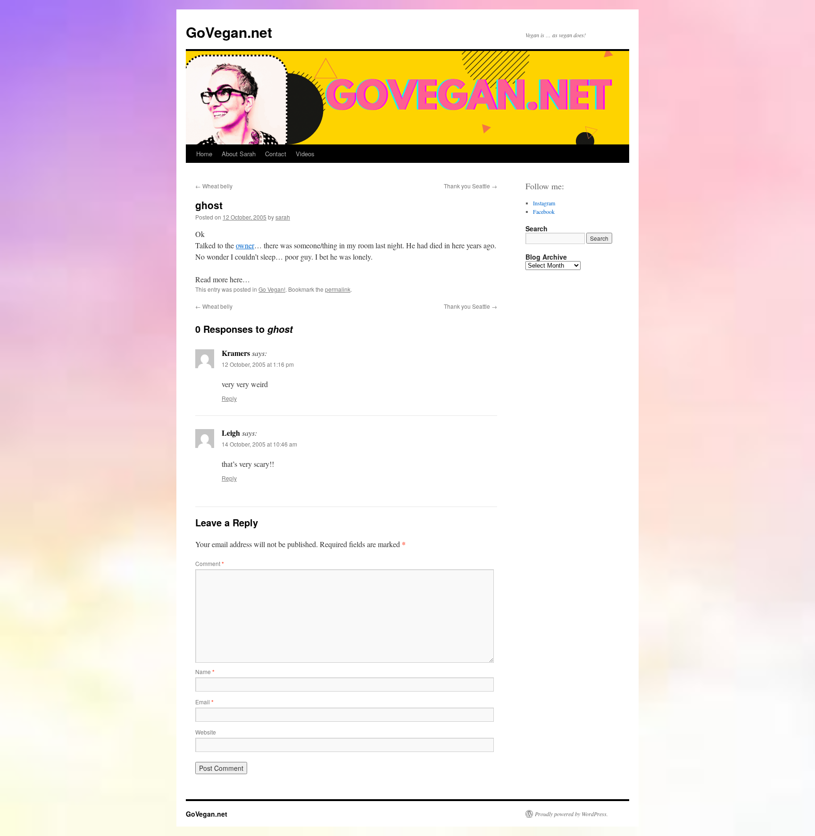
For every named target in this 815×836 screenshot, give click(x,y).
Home (204, 153)
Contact (275, 153)
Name (205, 671)
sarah (282, 217)
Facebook (544, 211)
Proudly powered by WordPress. (571, 814)
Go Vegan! (271, 289)
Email (204, 702)
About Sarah (239, 153)
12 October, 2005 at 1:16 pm (258, 364)
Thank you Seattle (470, 186)
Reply (229, 398)
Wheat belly (214, 186)
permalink (337, 289)
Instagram (544, 203)
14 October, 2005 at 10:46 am (259, 444)
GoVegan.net (229, 32)
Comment (209, 563)
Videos (305, 153)
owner (245, 245)
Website (205, 732)
